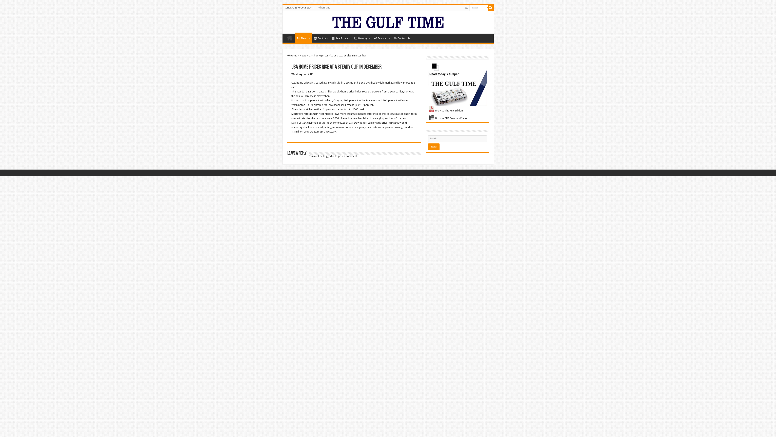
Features (383, 38)
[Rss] (466, 7)
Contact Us (403, 38)
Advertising (324, 7)
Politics (322, 38)
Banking (363, 38)
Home (290, 38)
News (304, 38)
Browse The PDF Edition (449, 110)
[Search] (491, 8)
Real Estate (342, 38)
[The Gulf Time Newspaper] (388, 21)
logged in (328, 156)
